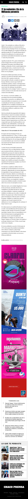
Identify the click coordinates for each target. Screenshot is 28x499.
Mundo (16, 493)
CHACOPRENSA (10, 16)
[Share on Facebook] (9, 20)
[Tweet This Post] (12, 20)
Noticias (16, 240)
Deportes (15, 492)
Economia (12, 493)
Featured (12, 240)
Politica (21, 240)
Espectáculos (21, 492)
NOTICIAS (6, 492)
